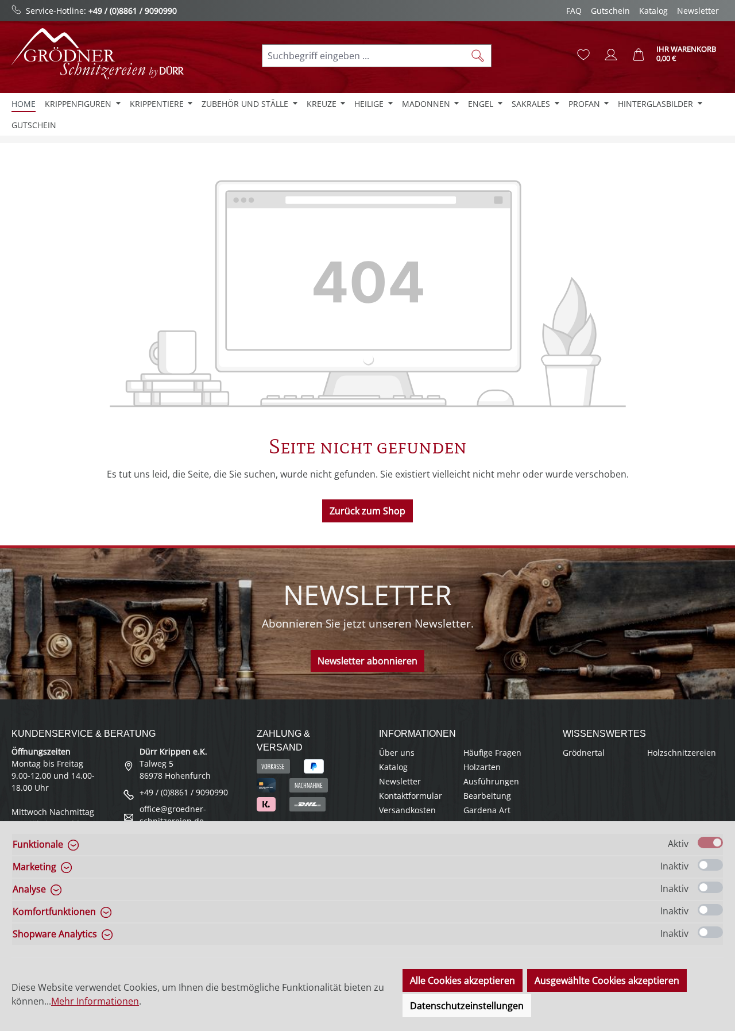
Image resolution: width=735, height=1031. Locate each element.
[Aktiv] (710, 842)
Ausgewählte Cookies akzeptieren (607, 980)
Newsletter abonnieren (367, 661)
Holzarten (482, 766)
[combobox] (363, 55)
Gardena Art (486, 810)
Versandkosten (407, 810)
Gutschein (610, 10)
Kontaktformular (410, 795)
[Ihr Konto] (611, 54)
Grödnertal (584, 752)
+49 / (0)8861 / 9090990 (132, 10)
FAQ (574, 10)
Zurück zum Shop (367, 511)
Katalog (653, 10)
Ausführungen (491, 781)
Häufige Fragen (492, 752)
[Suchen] (478, 55)
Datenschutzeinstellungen (467, 1005)
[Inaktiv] (710, 865)
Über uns (397, 752)
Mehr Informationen (95, 1001)
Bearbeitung (487, 795)
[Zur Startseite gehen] (97, 53)
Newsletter (698, 10)
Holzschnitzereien (681, 752)
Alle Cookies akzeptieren (462, 980)
